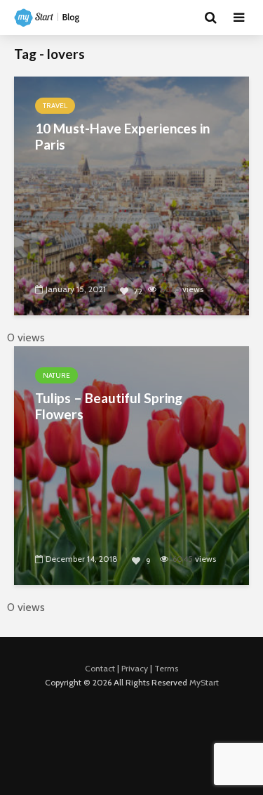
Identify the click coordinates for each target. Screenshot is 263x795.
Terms (166, 668)
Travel (55, 105)
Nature (56, 375)
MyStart (204, 682)
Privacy (134, 668)
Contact (100, 668)
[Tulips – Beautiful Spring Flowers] (131, 464)
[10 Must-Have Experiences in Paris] (131, 195)
